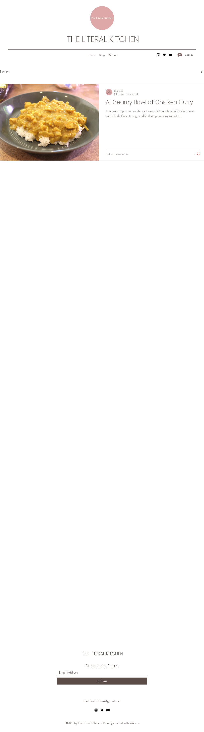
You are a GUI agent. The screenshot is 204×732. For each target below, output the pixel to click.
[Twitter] (164, 55)
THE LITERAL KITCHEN (103, 39)
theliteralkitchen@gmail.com (102, 701)
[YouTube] (170, 55)
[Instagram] (158, 55)
